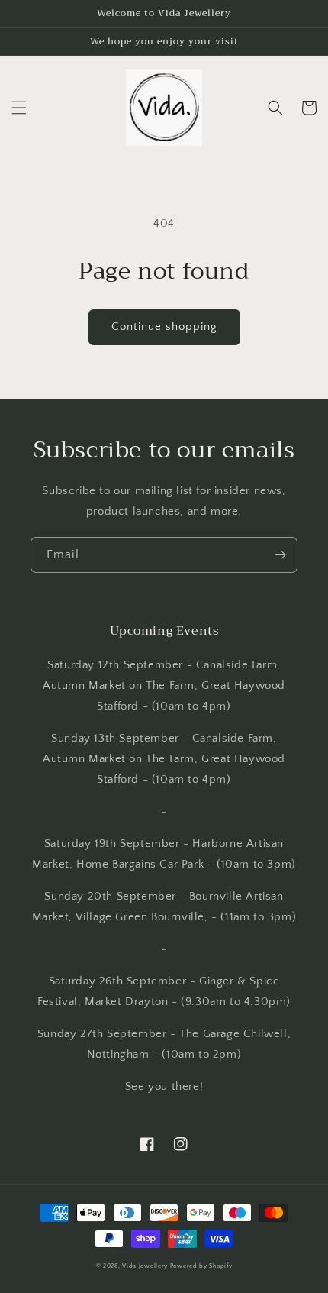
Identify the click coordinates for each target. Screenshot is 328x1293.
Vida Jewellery (145, 1265)
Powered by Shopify (201, 1265)
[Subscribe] (280, 555)
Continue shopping (164, 326)
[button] (19, 107)
